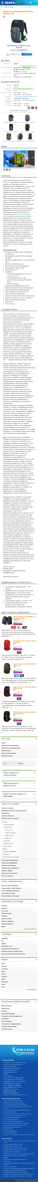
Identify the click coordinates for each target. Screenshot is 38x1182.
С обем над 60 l (9, 835)
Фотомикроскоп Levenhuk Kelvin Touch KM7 (16, 1148)
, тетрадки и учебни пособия (15, 1081)
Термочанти (6, 854)
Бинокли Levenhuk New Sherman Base (13, 954)
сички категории (30, 929)
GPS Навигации (7, 913)
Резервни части (8, 843)
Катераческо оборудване (9, 863)
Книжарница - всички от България (15, 1062)
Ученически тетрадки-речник (11, 1024)
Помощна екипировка (9, 865)
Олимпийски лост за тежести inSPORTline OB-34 (17, 1110)
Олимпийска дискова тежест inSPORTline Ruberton (17, 1114)
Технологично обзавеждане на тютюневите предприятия (19, 1168)
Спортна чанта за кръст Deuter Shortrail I (15, 1115)
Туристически (8, 827)
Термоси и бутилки (8, 816)
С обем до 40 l (27, 7)
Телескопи (5, 911)
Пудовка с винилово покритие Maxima (14, 1103)
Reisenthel (5, 982)
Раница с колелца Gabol (9, 1026)
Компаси (4, 916)
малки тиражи (13, 1087)
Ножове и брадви (7, 870)
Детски (8, 1076)
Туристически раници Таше (11, 748)
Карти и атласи (6, 918)
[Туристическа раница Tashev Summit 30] (19, 31)
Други (3, 926)
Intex (3, 964)
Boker (3, 979)
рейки (5, 216)
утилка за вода (20, 214)
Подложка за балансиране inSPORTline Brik (15, 1104)
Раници (5, 822)
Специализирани (9, 825)
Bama (3, 971)
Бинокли (4, 906)
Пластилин (5, 1019)
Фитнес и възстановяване (10, 885)
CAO (3, 987)
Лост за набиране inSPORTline (12, 1117)
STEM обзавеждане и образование (13, 1079)
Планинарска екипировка (10, 860)
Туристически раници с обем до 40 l (26, 96)
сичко (12, 1085)
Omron (4, 974)
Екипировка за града (8, 893)
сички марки (31, 989)
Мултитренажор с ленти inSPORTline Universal (16, 1123)
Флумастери (6, 1008)
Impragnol (5, 938)
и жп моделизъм (12, 1083)
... (15, 7)
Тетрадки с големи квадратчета (12, 1016)
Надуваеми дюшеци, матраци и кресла (14, 810)
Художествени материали (11, 1070)
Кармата (6, 1157)
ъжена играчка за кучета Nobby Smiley (15, 1170)
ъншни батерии (7, 924)
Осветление (5, 813)
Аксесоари (7, 841)
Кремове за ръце (7, 756)
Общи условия (18, 1181)
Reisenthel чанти (7, 946)
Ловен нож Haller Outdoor (11, 1119)
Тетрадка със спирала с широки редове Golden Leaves (18, 1174)
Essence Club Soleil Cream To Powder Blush (15, 1150)
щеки (21, 230)
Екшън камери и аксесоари (10, 896)
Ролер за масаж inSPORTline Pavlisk (13, 1101)
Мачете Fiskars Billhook (10, 1132)
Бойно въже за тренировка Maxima (13, 1121)
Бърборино (7, 1161)
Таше (4, 943)
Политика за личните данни (31, 1181)
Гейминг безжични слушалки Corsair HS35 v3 (16, 1172)
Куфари (5, 849)
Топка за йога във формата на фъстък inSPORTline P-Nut (19, 1134)
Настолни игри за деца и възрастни (13, 1064)
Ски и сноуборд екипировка (10, 891)
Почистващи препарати (10, 1066)
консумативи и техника (12, 1068)
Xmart (3, 984)
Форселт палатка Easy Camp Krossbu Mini (15, 1125)
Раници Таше (6, 750)
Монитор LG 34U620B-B (10, 1166)
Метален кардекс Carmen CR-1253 (13, 1146)
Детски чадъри (6, 1021)
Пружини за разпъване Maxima (12, 1127)
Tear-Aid (4, 966)
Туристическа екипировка (10, 745)
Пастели (4, 1011)
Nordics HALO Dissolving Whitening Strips (15, 1159)
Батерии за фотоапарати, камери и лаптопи (16, 1094)
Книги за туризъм (7, 876)
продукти (10, 1072)
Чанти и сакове (7, 846)
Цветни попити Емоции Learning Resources (15, 1155)
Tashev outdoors (16, 328)
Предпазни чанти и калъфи (11, 857)
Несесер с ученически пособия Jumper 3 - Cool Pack (18, 1176)
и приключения (11, 1089)
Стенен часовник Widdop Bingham (13, 1144)
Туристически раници (9, 753)
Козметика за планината (10, 873)
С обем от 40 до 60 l (10, 833)
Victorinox (5, 969)
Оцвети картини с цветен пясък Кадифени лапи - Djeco (19, 1153)
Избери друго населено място (28, 65)
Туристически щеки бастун (10, 949)
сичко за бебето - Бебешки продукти (14, 1077)
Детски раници (6, 1006)
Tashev (16, 91)
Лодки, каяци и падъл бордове (11, 888)
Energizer (4, 976)
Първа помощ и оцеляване (10, 868)
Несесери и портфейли (9, 851)
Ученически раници (8, 1013)
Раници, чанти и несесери (10, 818)
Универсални (8, 838)
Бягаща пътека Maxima (10, 1112)
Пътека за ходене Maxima (11, 1131)
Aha (3, 941)
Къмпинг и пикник (8, 808)
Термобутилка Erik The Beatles (12, 1152)
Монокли (4, 908)
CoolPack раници (7, 1029)
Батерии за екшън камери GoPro (12, 951)
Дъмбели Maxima (8, 1129)
